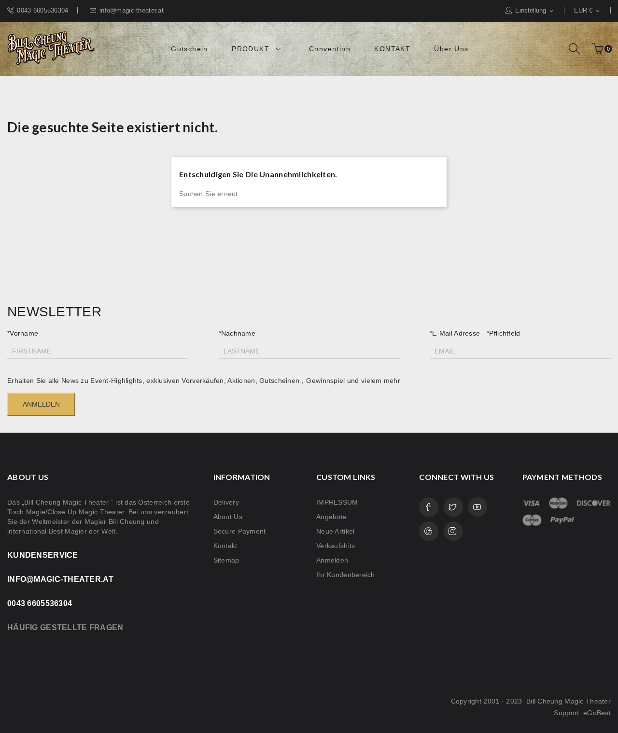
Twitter (453, 507)
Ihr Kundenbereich (345, 574)
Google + (428, 531)
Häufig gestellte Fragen (65, 627)
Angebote (331, 517)
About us (227, 517)
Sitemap (226, 560)
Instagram (453, 531)
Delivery (226, 502)
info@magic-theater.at (131, 10)
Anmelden (332, 560)
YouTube (477, 507)
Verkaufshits (335, 546)
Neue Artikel (335, 531)
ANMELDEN (41, 404)
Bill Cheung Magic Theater (567, 701)
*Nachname (237, 333)
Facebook (428, 507)
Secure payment (239, 531)
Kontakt (225, 546)
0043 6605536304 (42, 10)
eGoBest (597, 713)
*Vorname (22, 333)
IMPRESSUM (337, 502)
